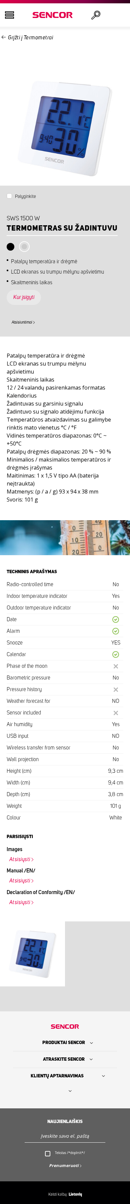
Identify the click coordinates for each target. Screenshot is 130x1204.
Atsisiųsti (19, 859)
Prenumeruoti (64, 1165)
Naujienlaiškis (65, 1121)
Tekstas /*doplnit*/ (70, 1152)
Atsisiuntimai (22, 322)
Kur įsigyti (23, 297)
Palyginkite (25, 196)
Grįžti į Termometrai (30, 37)
